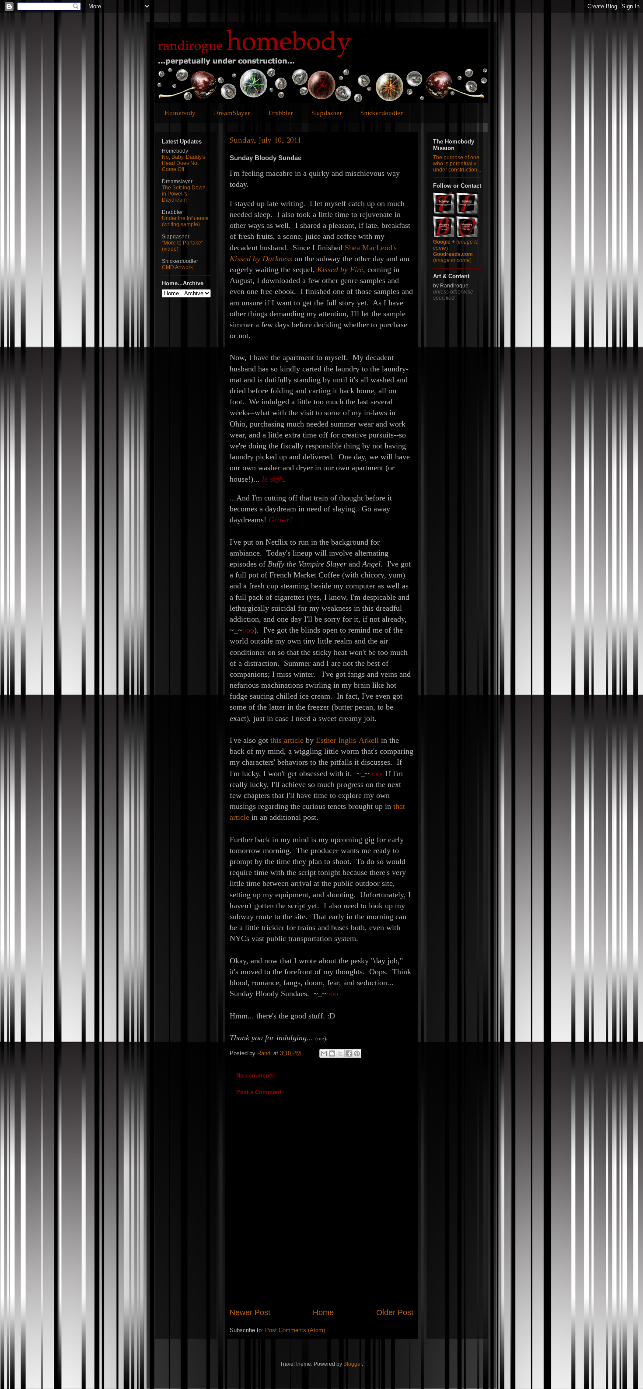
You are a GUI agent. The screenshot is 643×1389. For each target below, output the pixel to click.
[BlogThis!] (332, 1053)
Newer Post (250, 1312)
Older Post (394, 1312)
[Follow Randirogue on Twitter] (444, 212)
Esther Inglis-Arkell (347, 740)
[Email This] (323, 1053)
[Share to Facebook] (348, 1053)
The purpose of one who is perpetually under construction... (457, 163)
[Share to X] (340, 1053)
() (453, 257)
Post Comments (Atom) (295, 1330)
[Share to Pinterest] (357, 1053)
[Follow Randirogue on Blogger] (444, 236)
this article (287, 740)
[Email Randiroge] (467, 236)
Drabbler (281, 113)
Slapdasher (326, 113)
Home (323, 1312)
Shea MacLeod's (371, 247)
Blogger (352, 1364)
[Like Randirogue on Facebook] (467, 212)
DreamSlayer (232, 113)
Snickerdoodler (381, 113)
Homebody (180, 113)
